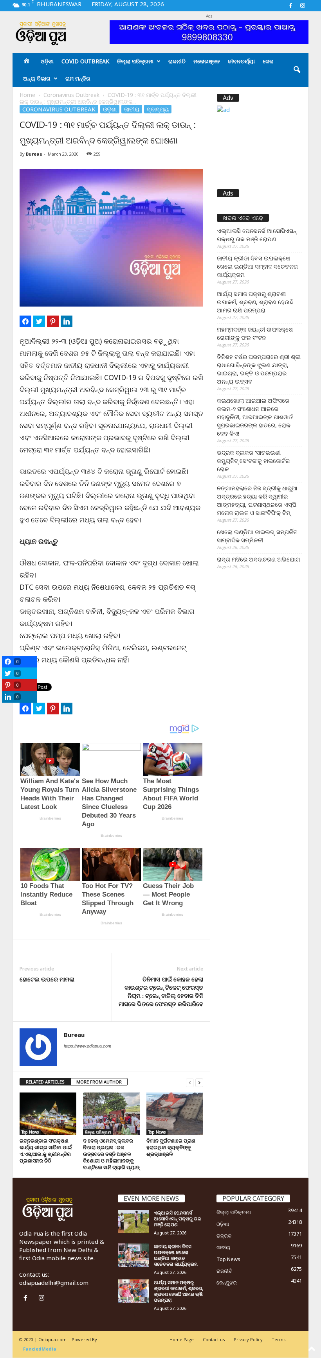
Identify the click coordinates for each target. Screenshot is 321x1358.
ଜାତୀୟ (131, 109)
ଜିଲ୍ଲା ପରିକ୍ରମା (135, 61)
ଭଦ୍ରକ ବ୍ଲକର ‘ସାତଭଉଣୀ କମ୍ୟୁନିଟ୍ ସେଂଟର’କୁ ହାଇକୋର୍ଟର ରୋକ (253, 460)
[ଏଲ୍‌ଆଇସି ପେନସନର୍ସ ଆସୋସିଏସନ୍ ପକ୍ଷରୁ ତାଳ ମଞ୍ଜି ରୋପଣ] (133, 1221)
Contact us (214, 1339)
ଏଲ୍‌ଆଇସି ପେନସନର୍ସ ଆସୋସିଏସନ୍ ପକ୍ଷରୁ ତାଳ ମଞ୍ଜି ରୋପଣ (256, 235)
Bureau (34, 154)
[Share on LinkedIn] (66, 321)
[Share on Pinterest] (53, 321)
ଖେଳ (268, 61)
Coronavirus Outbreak (71, 95)
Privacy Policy (248, 1339)
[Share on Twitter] (39, 321)
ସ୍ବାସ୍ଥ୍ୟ (158, 109)
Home (27, 95)
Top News (30, 1132)
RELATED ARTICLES (45, 1082)
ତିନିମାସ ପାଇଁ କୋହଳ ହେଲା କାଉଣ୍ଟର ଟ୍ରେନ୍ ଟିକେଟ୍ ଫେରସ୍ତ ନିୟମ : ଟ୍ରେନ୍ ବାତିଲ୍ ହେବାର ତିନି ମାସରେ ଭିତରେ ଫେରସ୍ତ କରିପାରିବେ (161, 991)
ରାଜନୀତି (177, 61)
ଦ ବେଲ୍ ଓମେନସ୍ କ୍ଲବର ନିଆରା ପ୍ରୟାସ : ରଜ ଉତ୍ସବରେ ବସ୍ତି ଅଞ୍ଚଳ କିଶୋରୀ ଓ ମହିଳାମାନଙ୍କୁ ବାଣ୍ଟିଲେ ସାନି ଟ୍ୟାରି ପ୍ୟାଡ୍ (111, 1154)
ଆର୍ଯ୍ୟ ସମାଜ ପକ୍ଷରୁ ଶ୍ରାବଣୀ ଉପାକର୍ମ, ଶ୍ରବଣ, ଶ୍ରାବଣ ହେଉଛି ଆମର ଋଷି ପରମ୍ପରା (255, 302)
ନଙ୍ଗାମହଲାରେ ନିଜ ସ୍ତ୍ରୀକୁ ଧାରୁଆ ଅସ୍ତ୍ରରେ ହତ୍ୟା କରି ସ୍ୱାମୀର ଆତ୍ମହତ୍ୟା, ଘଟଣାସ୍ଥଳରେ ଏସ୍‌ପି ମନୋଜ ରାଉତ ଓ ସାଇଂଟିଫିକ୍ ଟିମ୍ (257, 500)
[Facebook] (290, 5)
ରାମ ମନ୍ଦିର (77, 78)
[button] (296, 70)
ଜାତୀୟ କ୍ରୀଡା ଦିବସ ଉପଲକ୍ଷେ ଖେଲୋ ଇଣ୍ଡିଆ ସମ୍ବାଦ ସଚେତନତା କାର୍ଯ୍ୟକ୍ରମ (257, 266)
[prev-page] (190, 1082)
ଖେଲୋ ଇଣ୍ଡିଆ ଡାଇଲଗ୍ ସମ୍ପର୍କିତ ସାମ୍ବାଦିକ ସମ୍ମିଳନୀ (257, 536)
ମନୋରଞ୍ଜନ (206, 61)
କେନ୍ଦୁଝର (226, 1282)
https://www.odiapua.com (87, 1046)
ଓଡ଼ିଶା (47, 61)
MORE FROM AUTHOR (99, 1082)
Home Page (182, 1339)
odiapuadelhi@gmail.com (53, 1282)
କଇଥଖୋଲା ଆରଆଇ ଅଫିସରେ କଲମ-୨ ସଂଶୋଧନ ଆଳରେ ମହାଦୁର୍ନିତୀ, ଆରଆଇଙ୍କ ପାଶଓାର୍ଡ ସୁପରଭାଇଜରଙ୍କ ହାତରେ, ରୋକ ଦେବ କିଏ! (255, 416)
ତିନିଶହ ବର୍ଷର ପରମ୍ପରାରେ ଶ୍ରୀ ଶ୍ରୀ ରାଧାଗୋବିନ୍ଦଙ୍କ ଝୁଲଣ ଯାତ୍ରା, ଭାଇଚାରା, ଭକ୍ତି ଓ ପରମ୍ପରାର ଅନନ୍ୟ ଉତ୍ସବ (259, 369)
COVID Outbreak (85, 61)
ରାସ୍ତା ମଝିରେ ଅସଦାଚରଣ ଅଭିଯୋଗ (258, 559)
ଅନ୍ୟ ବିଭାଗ (36, 78)
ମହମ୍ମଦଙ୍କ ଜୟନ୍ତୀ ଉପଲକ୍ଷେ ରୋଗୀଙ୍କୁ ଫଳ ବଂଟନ (255, 333)
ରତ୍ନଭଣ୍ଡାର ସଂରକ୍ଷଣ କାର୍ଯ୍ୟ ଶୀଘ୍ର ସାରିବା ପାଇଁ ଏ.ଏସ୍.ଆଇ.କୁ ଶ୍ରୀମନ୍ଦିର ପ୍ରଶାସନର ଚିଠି (46, 1150)
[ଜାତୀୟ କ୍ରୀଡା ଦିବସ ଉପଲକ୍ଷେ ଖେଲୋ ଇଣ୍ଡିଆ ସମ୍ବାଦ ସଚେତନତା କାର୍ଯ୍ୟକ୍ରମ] (133, 1255)
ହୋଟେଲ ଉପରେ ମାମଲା (47, 979)
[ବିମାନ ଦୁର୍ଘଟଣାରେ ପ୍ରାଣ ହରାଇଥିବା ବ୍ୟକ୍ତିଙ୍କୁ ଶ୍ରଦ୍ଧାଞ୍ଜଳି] (174, 1113)
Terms (278, 1339)
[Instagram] (302, 5)
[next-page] (199, 1082)
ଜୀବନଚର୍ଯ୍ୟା (241, 61)
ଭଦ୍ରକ (224, 1235)
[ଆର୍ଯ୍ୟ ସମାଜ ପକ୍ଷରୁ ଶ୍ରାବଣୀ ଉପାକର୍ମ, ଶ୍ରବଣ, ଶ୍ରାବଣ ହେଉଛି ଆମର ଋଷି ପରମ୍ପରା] (133, 1291)
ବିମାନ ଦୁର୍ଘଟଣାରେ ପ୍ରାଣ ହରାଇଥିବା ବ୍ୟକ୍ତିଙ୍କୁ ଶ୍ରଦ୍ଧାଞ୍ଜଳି (170, 1147)
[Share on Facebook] (25, 321)
